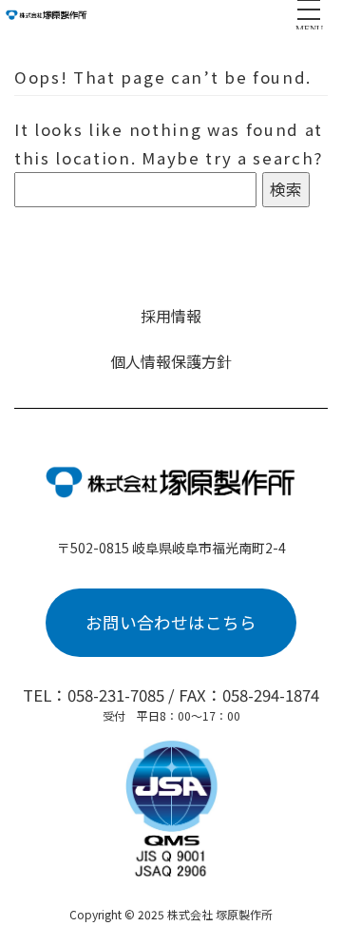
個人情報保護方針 (171, 361)
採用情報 (171, 315)
